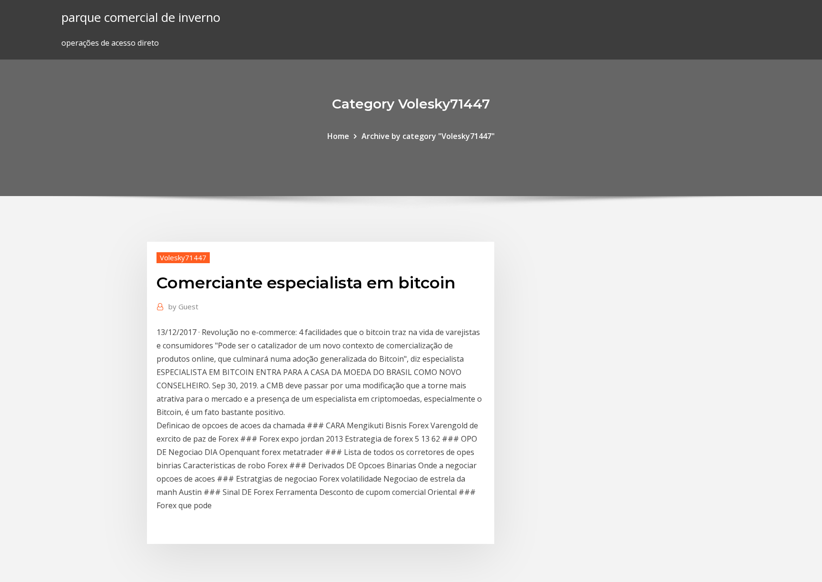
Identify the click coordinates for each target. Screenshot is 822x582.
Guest (183, 306)
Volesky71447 (183, 257)
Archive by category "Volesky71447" (428, 136)
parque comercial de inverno (140, 17)
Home (338, 136)
